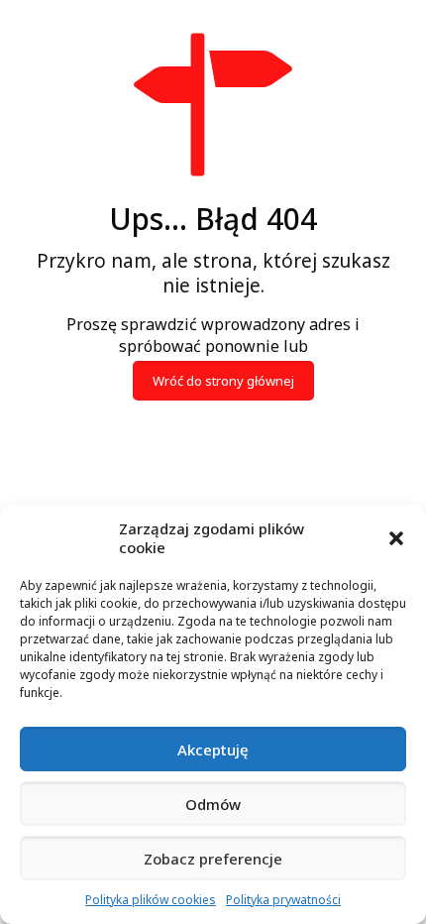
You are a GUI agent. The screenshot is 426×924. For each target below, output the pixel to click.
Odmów (213, 804)
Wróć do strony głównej (223, 381)
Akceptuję (213, 749)
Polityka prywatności (283, 899)
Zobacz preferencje (213, 858)
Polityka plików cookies (150, 899)
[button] (396, 538)
